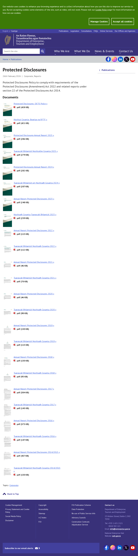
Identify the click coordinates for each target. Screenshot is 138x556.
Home (5, 59)
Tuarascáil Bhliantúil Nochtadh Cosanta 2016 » (35, 436)
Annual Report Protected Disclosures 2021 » (34, 262)
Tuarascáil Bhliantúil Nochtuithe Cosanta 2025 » (36, 151)
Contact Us (126, 51)
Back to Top (13, 494)
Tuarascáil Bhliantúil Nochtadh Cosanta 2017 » (35, 404)
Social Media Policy (13, 516)
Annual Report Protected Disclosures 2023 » (34, 198)
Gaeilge (14, 31)
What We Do (82, 51)
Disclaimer (9, 520)
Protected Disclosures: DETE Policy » (30, 103)
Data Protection (78, 509)
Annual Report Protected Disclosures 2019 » (34, 325)
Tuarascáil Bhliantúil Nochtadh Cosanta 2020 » (35, 309)
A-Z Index (42, 517)
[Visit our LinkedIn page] (120, 59)
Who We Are (61, 51)
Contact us (109, 505)
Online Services (106, 31)
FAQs (96, 31)
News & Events (104, 51)
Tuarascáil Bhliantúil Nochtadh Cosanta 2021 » (35, 277)
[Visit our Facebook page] (108, 59)
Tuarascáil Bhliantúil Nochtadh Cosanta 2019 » (35, 341)
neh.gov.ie (116, 536)
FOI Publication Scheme (81, 505)
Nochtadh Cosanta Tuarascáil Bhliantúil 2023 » (35, 214)
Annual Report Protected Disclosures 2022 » (34, 230)
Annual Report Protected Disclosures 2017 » (34, 388)
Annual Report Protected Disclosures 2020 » (34, 293)
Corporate (13, 485)
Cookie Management (13, 505)
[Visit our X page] (126, 59)
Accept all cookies (122, 21)
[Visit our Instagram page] (114, 59)
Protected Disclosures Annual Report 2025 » (34, 135)
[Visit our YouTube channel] (132, 59)
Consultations (86, 31)
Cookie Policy (101, 9)
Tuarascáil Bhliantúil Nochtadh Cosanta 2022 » (35, 246)
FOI (40, 522)
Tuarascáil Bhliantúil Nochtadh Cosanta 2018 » (35, 373)
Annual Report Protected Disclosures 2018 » (34, 357)
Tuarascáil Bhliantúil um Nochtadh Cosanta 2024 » (37, 182)
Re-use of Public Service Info (83, 513)
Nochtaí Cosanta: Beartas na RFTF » (30, 119)
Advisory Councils (79, 517)
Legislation (74, 31)
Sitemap (42, 513)
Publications (63, 31)
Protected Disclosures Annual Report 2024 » (34, 167)
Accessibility (43, 509)
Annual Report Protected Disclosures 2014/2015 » (37, 452)
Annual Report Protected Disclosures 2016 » (34, 420)
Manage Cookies (99, 21)
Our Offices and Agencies (125, 31)
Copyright (42, 505)
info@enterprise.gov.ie (120, 529)
